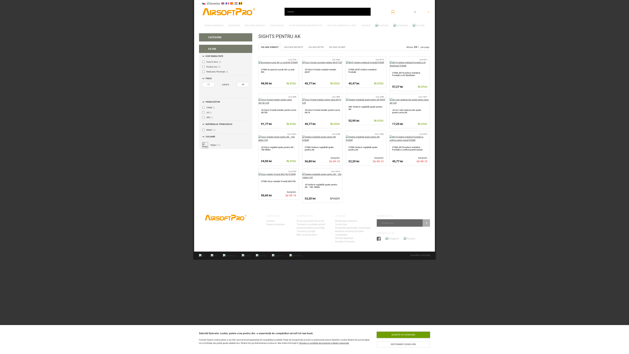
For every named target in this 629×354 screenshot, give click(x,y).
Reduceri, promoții (255, 25)
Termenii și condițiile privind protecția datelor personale (311, 226)
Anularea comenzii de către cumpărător (349, 233)
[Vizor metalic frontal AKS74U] (277, 174)
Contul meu (341, 224)
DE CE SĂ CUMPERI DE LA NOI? (341, 25)
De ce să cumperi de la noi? (310, 221)
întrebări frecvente (344, 241)
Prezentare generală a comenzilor (353, 227)
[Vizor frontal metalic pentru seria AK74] (322, 99)
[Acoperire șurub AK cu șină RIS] (278, 62)
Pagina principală (214, 25)
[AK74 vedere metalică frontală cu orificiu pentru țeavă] (410, 137)
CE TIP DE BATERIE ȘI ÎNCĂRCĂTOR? (305, 25)
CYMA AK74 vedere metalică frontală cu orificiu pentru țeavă (407, 148)
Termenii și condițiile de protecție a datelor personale (324, 343)
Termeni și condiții (306, 231)
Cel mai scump (337, 47)
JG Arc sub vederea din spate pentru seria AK (406, 111)
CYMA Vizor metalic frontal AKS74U (278, 181)
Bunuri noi (234, 25)
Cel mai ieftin (316, 47)
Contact (366, 25)
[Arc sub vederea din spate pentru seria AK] (410, 99)
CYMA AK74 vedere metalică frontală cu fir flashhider (406, 74)
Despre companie (276, 224)
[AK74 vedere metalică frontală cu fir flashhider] (410, 62)
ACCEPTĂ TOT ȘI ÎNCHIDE (403, 335)
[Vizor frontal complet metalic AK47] (322, 62)
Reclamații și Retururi (346, 221)
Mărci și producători (307, 234)
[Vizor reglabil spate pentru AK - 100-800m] (278, 137)
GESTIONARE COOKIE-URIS (403, 344)
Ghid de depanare (344, 238)
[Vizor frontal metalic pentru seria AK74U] (278, 99)
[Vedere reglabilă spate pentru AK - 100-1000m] (322, 174)
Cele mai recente (293, 47)
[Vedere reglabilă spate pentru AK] (365, 99)
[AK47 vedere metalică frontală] (365, 62)
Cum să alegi (277, 25)
